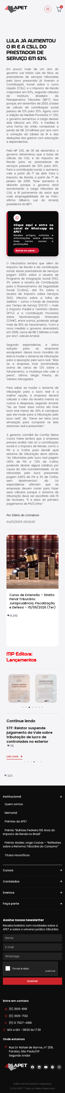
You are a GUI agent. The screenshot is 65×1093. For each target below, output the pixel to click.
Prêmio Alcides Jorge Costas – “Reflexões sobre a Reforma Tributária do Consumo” (32, 844)
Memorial (11, 813)
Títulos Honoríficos (17, 855)
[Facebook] (32, 1067)
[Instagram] (59, 1067)
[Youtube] (46, 1067)
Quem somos (14, 804)
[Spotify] (52, 1067)
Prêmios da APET (16, 821)
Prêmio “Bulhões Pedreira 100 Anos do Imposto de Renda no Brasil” (29, 832)
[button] (22, 707)
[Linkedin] (39, 1067)
